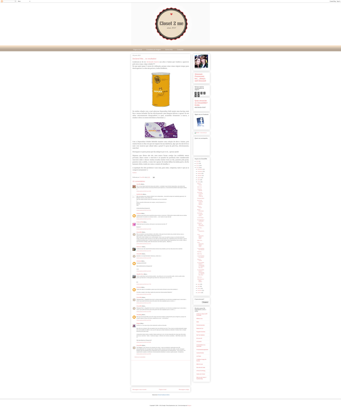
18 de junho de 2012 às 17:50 (143, 284)
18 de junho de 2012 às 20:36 (143, 320)
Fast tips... (199, 251)
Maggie (138, 323)
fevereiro (199, 290)
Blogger (189, 405)
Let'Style (199, 356)
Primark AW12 (200, 198)
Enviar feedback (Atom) (163, 394)
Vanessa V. (139, 246)
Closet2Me (142, 177)
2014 (197, 163)
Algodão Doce (140, 274)
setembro (199, 175)
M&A (198, 322)
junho (199, 181)
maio (198, 284)
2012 (197, 167)
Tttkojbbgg (139, 314)
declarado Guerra (153, 62)
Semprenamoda (201, 325)
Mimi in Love (200, 364)
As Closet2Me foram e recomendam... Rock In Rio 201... (200, 265)
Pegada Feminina (201, 331)
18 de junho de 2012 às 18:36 (143, 294)
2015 (197, 161)
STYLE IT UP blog (201, 370)
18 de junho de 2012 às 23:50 (143, 354)
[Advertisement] (160, 373)
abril (198, 286)
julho (198, 179)
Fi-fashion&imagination (202, 349)
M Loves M (199, 338)
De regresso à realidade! (200, 220)
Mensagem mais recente (139, 389)
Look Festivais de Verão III (200, 249)
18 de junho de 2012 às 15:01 (143, 210)
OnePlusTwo (139, 194)
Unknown (138, 213)
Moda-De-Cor (200, 328)
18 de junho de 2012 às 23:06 (143, 342)
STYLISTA (199, 341)
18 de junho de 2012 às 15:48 (143, 258)
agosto (199, 177)
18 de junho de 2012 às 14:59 (143, 191)
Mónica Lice (200, 318)
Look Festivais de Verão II (200, 256)
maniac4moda (200, 353)
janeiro (199, 292)
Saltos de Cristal (201, 374)
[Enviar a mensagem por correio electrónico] (153, 177)
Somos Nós (169, 49)
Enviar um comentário (140, 357)
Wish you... (200, 277)
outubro (199, 173)
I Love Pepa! (200, 217)
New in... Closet (199, 184)
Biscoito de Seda (201, 367)
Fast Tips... (199, 227)
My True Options (201, 335)
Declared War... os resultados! (200, 224)
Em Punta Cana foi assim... (200, 214)
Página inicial (137, 49)
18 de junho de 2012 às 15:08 (143, 229)
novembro (200, 171)
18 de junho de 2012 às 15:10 (143, 243)
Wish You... (200, 240)
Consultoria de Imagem (153, 49)
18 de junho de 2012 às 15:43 (143, 250)
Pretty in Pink (139, 222)
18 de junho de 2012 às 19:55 (143, 311)
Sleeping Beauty (199, 189)
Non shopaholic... (201, 231)
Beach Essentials (200, 210)
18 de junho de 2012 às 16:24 (143, 271)
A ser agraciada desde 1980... (200, 236)
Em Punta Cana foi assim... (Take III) (200, 194)
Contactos (180, 49)
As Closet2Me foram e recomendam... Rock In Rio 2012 (200, 272)
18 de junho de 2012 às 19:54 (143, 303)
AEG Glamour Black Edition (200, 280)
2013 (197, 165)
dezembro (200, 169)
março (199, 288)
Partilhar (134, 172)
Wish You (199, 187)
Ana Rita (138, 184)
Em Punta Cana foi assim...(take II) (200, 202)
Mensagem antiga (184, 389)
